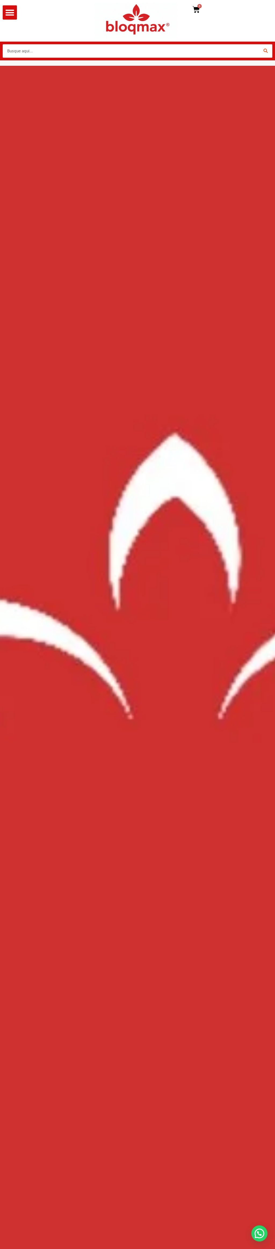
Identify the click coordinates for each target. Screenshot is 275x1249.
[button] (10, 12)
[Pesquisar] (265, 51)
